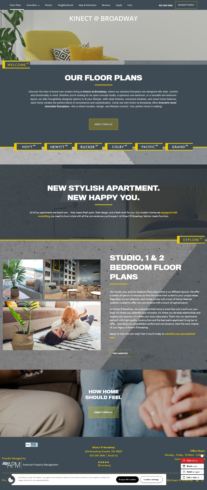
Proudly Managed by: (14, 458)
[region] (89, 480)
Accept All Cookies (127, 479)
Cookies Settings (151, 479)
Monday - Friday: (174, 455)
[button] (186, 5)
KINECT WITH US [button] (103, 124)
